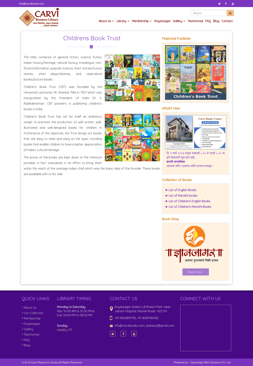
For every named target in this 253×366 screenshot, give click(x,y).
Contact (227, 21)
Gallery (177, 21)
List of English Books (183, 190)
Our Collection (33, 313)
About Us (105, 21)
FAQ (208, 21)
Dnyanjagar (162, 21)
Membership (140, 21)
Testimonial (195, 21)
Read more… (195, 272)
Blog (216, 21)
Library (121, 21)
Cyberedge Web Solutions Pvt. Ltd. (210, 362)
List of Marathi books (183, 195)
